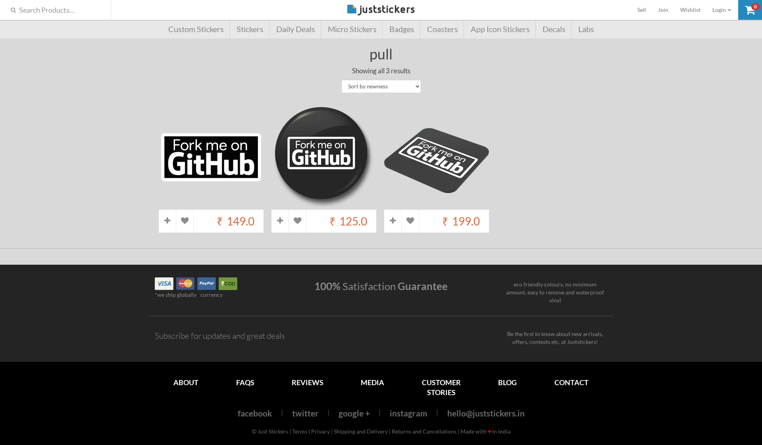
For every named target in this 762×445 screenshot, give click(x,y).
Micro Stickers (352, 29)
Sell (644, 9)
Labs (586, 29)
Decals (554, 29)
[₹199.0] (436, 205)
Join (663, 9)
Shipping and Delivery (361, 431)
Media (372, 382)
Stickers (250, 29)
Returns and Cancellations (424, 431)
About (185, 382)
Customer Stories (441, 387)
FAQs (245, 382)
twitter (305, 413)
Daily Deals (295, 29)
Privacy (320, 431)
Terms (299, 431)
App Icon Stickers (500, 29)
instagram (408, 413)
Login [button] (719, 9)
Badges (401, 29)
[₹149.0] (211, 205)
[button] (750, 10)
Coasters (442, 29)
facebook (255, 413)
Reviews (307, 382)
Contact (571, 382)
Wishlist (690, 9)
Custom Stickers (196, 29)
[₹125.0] (323, 205)
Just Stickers (381, 10)
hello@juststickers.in (486, 413)
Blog (507, 382)
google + (354, 413)
